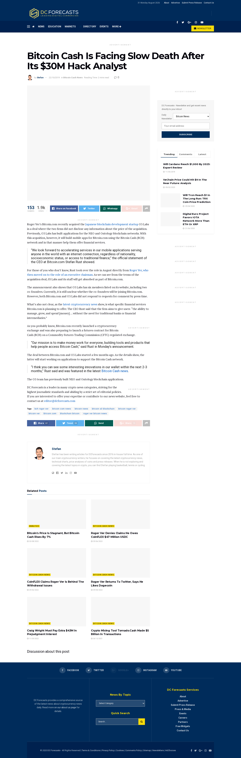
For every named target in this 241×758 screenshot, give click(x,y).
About (166, 3)
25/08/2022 (34, 541)
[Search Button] (141, 721)
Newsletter (204, 28)
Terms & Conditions (91, 750)
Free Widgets (183, 726)
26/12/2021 (97, 639)
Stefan (40, 77)
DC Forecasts (54, 750)
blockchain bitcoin (70, 413)
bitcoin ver (34, 413)
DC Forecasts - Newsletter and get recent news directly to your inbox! (184, 107)
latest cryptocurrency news (80, 304)
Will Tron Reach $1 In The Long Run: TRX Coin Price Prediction (197, 198)
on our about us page (65, 707)
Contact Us (209, 3)
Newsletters (158, 750)
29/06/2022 (97, 541)
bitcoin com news (61, 409)
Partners (183, 722)
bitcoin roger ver (127, 409)
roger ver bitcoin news (95, 413)
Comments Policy (133, 750)
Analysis (34, 526)
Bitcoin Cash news (114, 371)
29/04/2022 (97, 590)
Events (104, 26)
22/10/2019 (54, 77)
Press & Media (183, 709)
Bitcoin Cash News (73, 77)
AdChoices (170, 750)
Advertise (175, 3)
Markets (70, 26)
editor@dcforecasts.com (59, 401)
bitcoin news (81, 409)
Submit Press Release (192, 3)
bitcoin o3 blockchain (103, 409)
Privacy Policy (108, 750)
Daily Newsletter (167, 117)
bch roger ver (42, 409)
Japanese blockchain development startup (111, 224)
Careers (182, 717)
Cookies (120, 750)
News (41, 26)
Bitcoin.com (50, 413)
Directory (89, 26)
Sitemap (147, 750)
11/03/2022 (34, 639)
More (115, 26)
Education (54, 26)
